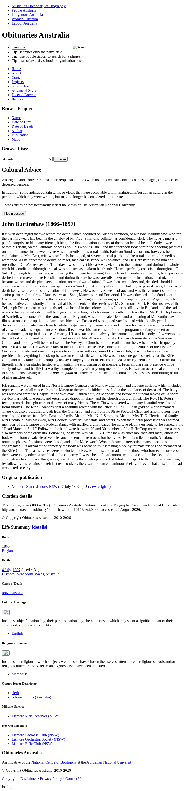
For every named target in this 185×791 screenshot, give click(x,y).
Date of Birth (22, 122)
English (17, 633)
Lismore (8, 574)
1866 (6, 546)
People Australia (24, 10)
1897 (16, 570)
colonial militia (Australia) (31, 697)
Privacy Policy (51, 779)
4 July (6, 570)
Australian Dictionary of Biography (39, 6)
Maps (16, 139)
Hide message (14, 213)
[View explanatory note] (6, 612)
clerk (15, 693)
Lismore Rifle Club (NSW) (32, 744)
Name (16, 118)
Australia (52, 574)
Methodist (19, 674)
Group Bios (20, 86)
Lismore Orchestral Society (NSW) (38, 739)
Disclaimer (28, 779)
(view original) (99, 487)
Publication (20, 135)
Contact (17, 77)
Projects (18, 82)
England (8, 551)
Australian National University (109, 762)
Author (17, 131)
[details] (39, 527)
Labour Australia (24, 23)
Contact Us (73, 779)
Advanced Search (25, 90)
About (16, 73)
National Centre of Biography (54, 762)
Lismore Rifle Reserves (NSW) (35, 716)
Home (16, 69)
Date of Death (22, 126)
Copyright (9, 779)
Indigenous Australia (27, 15)
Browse (17, 99)
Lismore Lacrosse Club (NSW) (35, 735)
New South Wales (30, 574)
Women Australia (25, 19)
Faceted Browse (24, 95)
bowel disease (12, 593)
